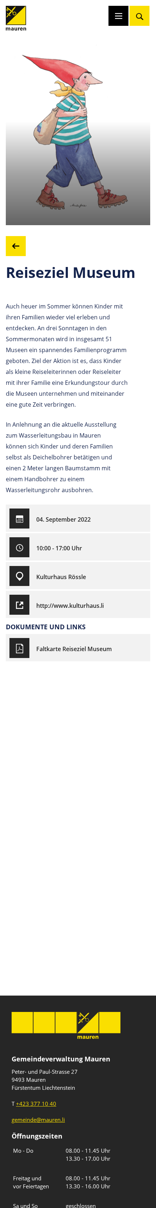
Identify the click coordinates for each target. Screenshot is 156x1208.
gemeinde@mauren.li (38, 1119)
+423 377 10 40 (36, 1103)
